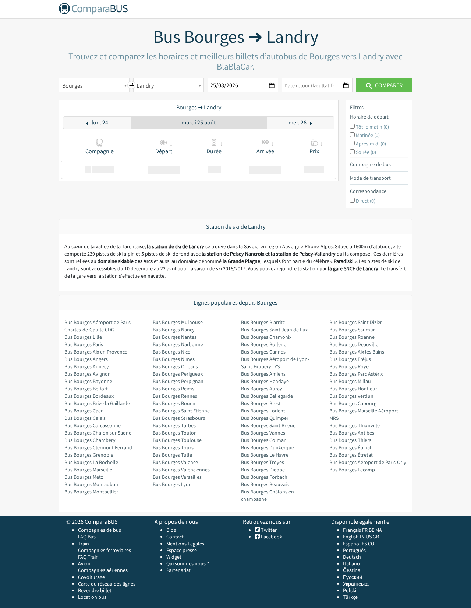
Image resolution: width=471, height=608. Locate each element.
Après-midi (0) (371, 143)
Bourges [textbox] (72, 85)
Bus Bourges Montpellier (91, 491)
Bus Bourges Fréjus (350, 359)
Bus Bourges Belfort (86, 388)
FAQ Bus (87, 536)
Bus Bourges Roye (349, 366)
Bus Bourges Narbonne (178, 344)
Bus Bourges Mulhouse (178, 322)
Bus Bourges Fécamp (352, 469)
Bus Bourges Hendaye (265, 381)
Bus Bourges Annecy (86, 366)
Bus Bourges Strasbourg (179, 418)
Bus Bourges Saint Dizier (355, 322)
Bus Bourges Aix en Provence (95, 351)
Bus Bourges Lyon (172, 484)
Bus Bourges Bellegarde (267, 396)
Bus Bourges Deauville (353, 344)
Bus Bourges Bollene (263, 344)
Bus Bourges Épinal (350, 447)
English (351, 536)
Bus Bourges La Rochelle (91, 462)
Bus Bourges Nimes (174, 359)
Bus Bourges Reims (173, 388)
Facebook (271, 536)
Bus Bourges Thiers (350, 440)
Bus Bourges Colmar (263, 440)
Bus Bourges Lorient (263, 410)
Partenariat (178, 570)
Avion (84, 563)
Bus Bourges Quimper (264, 418)
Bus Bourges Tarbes (174, 425)
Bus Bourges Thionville (354, 425)
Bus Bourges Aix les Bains (356, 351)
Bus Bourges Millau (350, 381)
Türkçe (350, 597)
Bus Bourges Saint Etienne (181, 410)
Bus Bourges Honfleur (353, 388)
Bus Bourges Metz (83, 477)
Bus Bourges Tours (173, 447)
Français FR (355, 530)
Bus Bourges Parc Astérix (356, 373)
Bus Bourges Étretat (351, 454)
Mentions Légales (185, 543)
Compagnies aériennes (103, 570)
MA (378, 530)
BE (371, 530)
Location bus (92, 597)
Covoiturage (91, 577)
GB (376, 536)
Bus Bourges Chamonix (266, 337)
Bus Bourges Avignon (87, 373)
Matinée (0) (368, 135)
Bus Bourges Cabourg (352, 403)
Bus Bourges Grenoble (88, 454)
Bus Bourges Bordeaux (89, 396)
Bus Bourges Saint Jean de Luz (274, 329)
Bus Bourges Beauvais (265, 484)
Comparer (388, 85)
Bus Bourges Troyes (262, 462)
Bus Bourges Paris (83, 344)
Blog (171, 530)
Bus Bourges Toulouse (177, 440)
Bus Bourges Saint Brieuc (268, 425)
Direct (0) (365, 200)
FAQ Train (88, 556)
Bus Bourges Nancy (174, 329)
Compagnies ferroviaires (104, 550)
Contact (175, 536)
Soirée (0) (366, 152)
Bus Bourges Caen (84, 410)
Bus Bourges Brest (261, 403)
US (369, 536)
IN (362, 536)
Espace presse (181, 550)
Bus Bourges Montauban (91, 484)
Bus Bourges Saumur (352, 329)
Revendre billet (94, 590)
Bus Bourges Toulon (175, 432)
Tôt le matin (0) (372, 126)
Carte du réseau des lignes (106, 583)
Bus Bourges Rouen (174, 403)
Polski (349, 590)
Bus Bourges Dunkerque (267, 447)
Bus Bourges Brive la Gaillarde (97, 403)
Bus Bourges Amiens (263, 373)
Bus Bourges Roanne (352, 337)
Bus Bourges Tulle (172, 454)
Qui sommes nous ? (187, 563)
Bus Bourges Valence (175, 462)
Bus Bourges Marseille (88, 469)
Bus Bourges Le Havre (264, 454)
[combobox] (94, 85)
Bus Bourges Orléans (175, 366)
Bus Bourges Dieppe (263, 469)
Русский (352, 577)
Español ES (355, 543)
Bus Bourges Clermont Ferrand (98, 447)
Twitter (268, 530)
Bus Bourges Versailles (177, 477)
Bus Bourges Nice (171, 351)
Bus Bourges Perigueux (178, 373)
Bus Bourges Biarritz (263, 322)
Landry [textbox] (145, 85)
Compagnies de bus (99, 530)
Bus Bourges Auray (261, 388)
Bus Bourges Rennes (175, 396)
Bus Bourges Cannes (263, 351)
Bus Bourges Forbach (264, 477)
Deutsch (352, 556)
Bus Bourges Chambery (90, 440)
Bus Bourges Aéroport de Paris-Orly (367, 462)
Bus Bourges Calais (85, 418)
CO (371, 543)
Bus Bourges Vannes (263, 432)
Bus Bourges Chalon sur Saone (97, 432)
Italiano (351, 563)
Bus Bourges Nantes (174, 337)
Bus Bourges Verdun (351, 396)
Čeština (351, 570)
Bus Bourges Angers (86, 359)
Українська (356, 583)
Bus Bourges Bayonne (88, 381)
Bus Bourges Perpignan (178, 381)
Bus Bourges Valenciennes (181, 469)
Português (354, 550)
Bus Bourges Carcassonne (92, 425)
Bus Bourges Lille (83, 337)
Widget (173, 556)
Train (83, 543)
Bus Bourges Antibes (351, 432)
